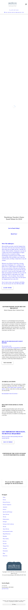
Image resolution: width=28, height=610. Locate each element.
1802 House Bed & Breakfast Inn (14, 12)
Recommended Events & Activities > (10, 485)
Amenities (5, 598)
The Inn (4, 608)
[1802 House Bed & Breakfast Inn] (12, 4)
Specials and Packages (7, 603)
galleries (4, 480)
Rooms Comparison (7, 596)
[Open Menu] (26, 4)
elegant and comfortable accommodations (11, 439)
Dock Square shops (12, 479)
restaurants (19, 479)
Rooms (4, 591)
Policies (4, 601)
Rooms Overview (6, 593)
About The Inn (6, 605)
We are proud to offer (6, 437)
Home (4, 588)
